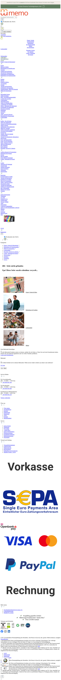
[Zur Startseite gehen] (15, 15)
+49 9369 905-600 (7, 388)
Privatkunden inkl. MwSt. (9, 21)
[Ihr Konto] (2, 28)
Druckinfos (6, 437)
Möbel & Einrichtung (6, 90)
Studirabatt (6, 427)
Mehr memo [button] (4, 605)
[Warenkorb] (2, 39)
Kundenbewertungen (9, 434)
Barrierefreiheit (7, 418)
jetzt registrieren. (7, 36)
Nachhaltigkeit (7, 409)
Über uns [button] (3, 403)
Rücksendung (7, 449)
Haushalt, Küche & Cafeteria (8, 148)
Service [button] (2, 421)
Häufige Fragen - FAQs (10, 452)
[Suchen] (16, 17)
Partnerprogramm (8, 433)
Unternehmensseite (8, 611)
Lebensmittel (4, 117)
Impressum (6, 414)
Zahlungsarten (7, 446)
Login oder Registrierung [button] (7, 355)
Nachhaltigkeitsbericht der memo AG (13, 610)
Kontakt (6, 416)
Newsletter (6, 428)
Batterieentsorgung (8, 436)
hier (39, 646)
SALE (2, 228)
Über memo (7, 408)
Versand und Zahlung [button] (6, 440)
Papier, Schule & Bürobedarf (8, 62)
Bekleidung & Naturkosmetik (8, 75)
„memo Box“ (7, 430)
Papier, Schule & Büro (31, 292)
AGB (5, 415)
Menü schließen (7, 31)
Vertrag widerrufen (5, 398)
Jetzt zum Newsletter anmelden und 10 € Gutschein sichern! (27, 371)
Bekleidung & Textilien (31, 310)
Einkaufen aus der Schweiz (10, 450)
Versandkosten (4, 639)
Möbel (27, 345)
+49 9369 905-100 (7, 382)
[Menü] (2, 19)
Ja (1, 368)
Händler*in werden (9, 612)
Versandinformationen (9, 445)
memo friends (7, 426)
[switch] (5, 668)
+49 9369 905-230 (7, 394)
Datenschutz (7, 412)
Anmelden (3, 34)
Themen (3, 191)
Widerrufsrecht (7, 448)
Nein (5, 368)
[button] (2, 24)
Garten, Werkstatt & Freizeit (8, 159)
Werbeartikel (4, 171)
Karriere (6, 411)
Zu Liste (3, 365)
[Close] (1, 361)
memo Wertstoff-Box (9, 431)
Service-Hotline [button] (4, 374)
